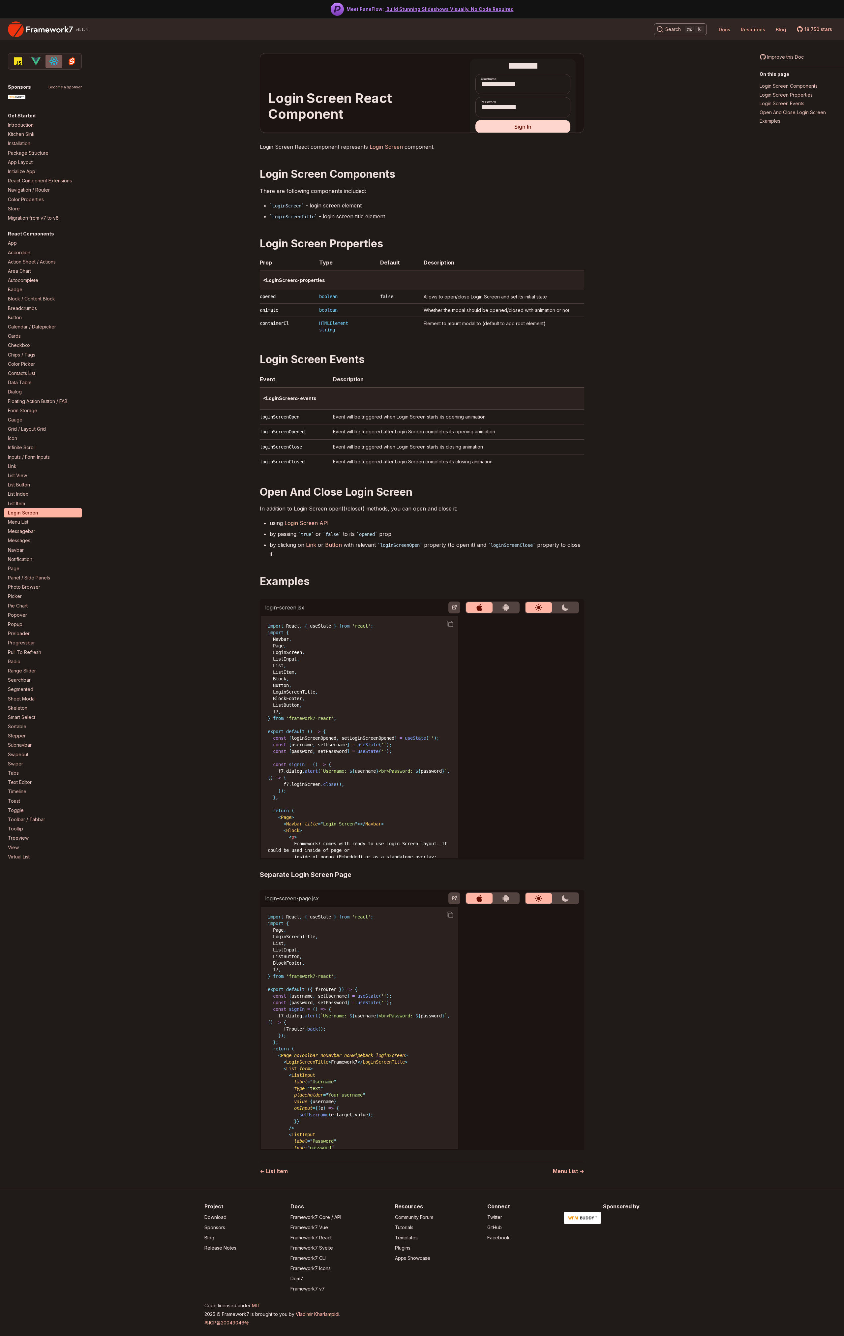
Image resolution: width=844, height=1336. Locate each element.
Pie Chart (18, 605)
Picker (15, 596)
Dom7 (296, 1278)
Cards (14, 336)
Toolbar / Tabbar (26, 819)
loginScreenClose (281, 447)
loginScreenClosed (282, 461)
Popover (17, 615)
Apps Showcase (412, 1258)
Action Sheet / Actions (32, 261)
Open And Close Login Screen (793, 112)
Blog (781, 29)
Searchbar (19, 680)
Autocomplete (23, 280)
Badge (15, 289)
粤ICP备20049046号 (226, 1322)
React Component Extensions (40, 180)
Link (12, 466)
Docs (724, 29)
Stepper (17, 735)
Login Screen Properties (786, 95)
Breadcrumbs (22, 308)
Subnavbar (20, 745)
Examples (770, 121)
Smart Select (21, 717)
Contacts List (21, 373)
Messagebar (21, 531)
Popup (15, 624)
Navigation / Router (29, 190)
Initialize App (21, 171)
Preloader (19, 633)
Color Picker (21, 364)
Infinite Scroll (22, 447)
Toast (14, 801)
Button (15, 317)
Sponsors (214, 1227)
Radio (14, 661)
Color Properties (26, 199)
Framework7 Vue (309, 1227)
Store (14, 208)
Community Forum (414, 1217)
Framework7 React (311, 1237)
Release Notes (220, 1248)
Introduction (21, 125)
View (13, 847)
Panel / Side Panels (29, 577)
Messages (19, 540)
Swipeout (18, 754)
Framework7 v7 (307, 1288)
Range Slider (22, 670)
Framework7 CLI (308, 1258)
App (12, 243)
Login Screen (23, 512)
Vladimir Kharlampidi (317, 1314)
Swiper (15, 763)
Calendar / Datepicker (32, 326)
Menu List (18, 522)
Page (13, 568)
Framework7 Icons (310, 1268)
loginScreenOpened (282, 431)
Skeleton (17, 708)
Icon (12, 438)
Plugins (402, 1248)
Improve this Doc (785, 57)
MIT (256, 1305)
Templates (406, 1237)
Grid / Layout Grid (27, 429)
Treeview (18, 838)
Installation (19, 143)
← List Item (274, 1171)
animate (269, 310)
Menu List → (568, 1171)
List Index (18, 494)
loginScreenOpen (279, 416)
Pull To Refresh (24, 652)
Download (215, 1217)
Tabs (13, 773)
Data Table (20, 382)
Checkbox (19, 345)
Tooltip (15, 828)
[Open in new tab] (454, 607)
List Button (19, 484)
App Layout (20, 162)
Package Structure (28, 153)
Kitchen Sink (21, 134)
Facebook (498, 1237)
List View (17, 475)
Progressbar (21, 642)
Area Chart (19, 271)
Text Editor (20, 782)
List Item (16, 503)
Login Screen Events (782, 103)
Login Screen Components (789, 86)
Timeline (17, 791)
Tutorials (404, 1227)
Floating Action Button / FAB (38, 401)
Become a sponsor (65, 87)
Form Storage (22, 410)
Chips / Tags (21, 354)
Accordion (19, 252)
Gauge (15, 419)
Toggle (16, 810)
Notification (20, 559)
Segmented (20, 689)
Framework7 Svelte (311, 1248)
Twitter (494, 1217)
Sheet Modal (22, 698)
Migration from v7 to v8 (33, 218)
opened (268, 296)
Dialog (15, 391)
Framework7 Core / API (315, 1217)
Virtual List (19, 856)
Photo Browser (24, 587)
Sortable (17, 726)
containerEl (274, 323)
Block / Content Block (31, 298)
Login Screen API (307, 523)
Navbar (16, 550)
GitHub (494, 1227)
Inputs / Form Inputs (29, 457)
